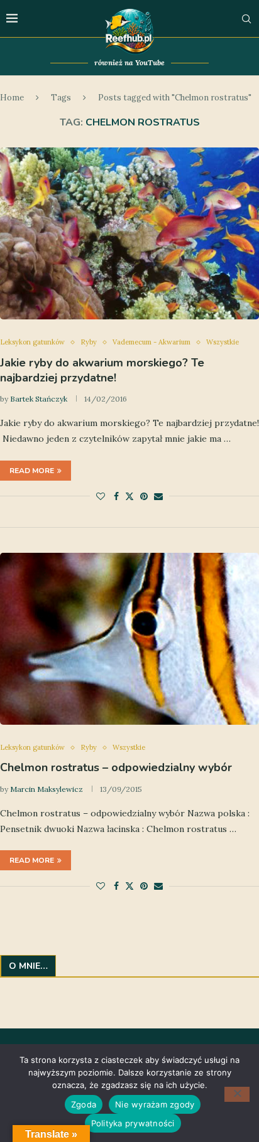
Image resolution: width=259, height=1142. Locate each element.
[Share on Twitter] (129, 496)
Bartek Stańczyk (38, 398)
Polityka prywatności (133, 1123)
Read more (31, 471)
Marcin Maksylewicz (46, 789)
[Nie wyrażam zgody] (237, 1094)
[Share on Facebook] (116, 496)
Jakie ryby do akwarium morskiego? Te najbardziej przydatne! (102, 370)
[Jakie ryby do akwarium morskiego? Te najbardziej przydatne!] (129, 233)
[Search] (246, 19)
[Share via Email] (158, 496)
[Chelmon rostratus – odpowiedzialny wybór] (129, 639)
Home (12, 97)
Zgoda (83, 1104)
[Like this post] (100, 496)
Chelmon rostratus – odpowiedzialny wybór (116, 767)
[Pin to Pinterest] (144, 496)
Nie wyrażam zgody (154, 1104)
